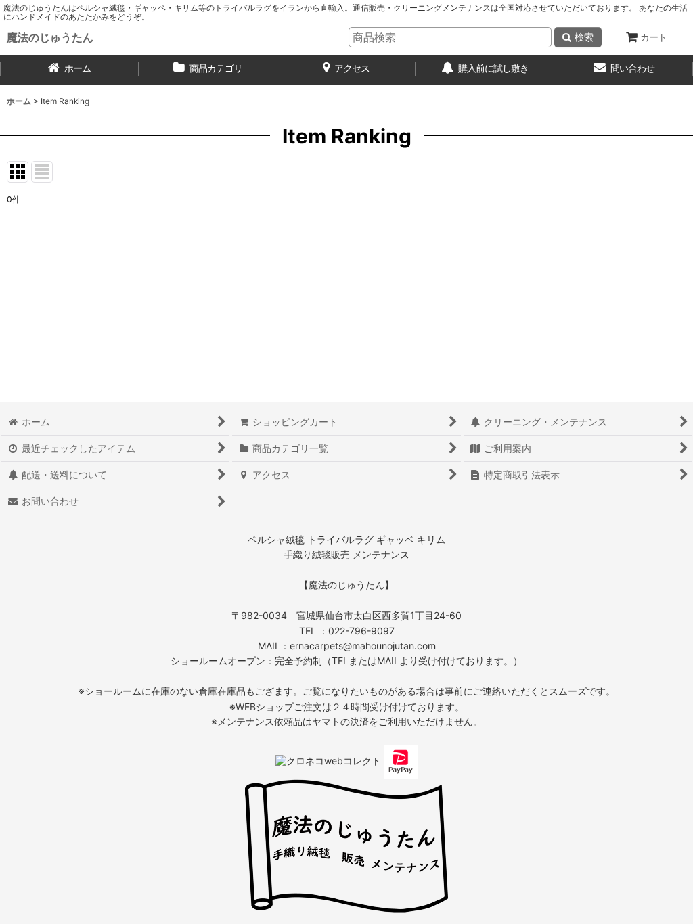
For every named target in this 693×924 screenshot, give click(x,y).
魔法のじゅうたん (50, 37)
